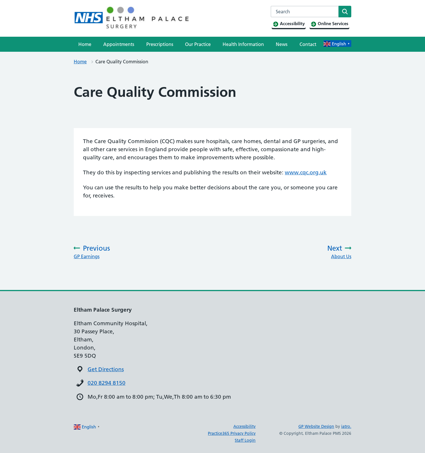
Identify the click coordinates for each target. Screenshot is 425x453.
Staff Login (245, 440)
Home (84, 44)
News (281, 44)
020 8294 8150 (106, 383)
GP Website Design (316, 426)
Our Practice (198, 44)
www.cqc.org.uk (306, 172)
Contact (308, 44)
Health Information (243, 44)
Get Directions (106, 369)
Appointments (118, 44)
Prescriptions (159, 44)
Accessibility (244, 426)
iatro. (346, 426)
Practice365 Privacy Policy (232, 433)
